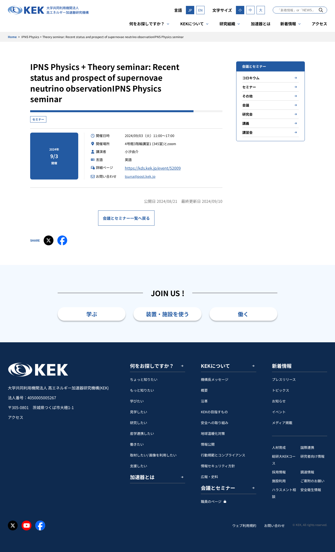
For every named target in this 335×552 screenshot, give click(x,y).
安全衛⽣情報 (310, 489)
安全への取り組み (214, 422)
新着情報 (288, 24)
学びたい (137, 401)
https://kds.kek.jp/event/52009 (153, 168)
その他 (247, 96)
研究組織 (227, 24)
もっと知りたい (142, 390)
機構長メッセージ (214, 379)
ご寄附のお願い (312, 480)
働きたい (137, 444)
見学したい (138, 411)
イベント (279, 411)
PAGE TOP (323, 342)
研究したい (138, 422)
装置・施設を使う (167, 314)
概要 (204, 390)
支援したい (138, 465)
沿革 (204, 401)
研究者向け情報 (312, 456)
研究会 (247, 114)
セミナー (38, 119)
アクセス (319, 24)
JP (190, 10)
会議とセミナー (218, 487)
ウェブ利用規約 (244, 525)
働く (243, 314)
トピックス (280, 390)
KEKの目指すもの (214, 411)
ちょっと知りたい (143, 379)
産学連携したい (142, 433)
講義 (245, 123)
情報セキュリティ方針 (218, 465)
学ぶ (91, 314)
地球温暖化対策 (213, 433)
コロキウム (250, 77)
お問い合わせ (274, 525)
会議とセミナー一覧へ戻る (126, 218)
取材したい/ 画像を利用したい (153, 455)
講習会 (247, 132)
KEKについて (192, 24)
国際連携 (307, 447)
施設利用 (279, 480)
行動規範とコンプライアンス (223, 455)
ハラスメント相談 (284, 493)
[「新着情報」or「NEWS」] (321, 10)
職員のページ (211, 501)
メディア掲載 (282, 422)
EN (200, 10)
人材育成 (279, 447)
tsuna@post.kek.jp (140, 176)
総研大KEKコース (284, 460)
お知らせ (279, 401)
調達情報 (307, 471)
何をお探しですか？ (147, 24)
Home (12, 37)
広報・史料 (209, 476)
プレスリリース (284, 379)
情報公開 (208, 444)
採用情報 (279, 471)
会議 (245, 105)
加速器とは (261, 24)
